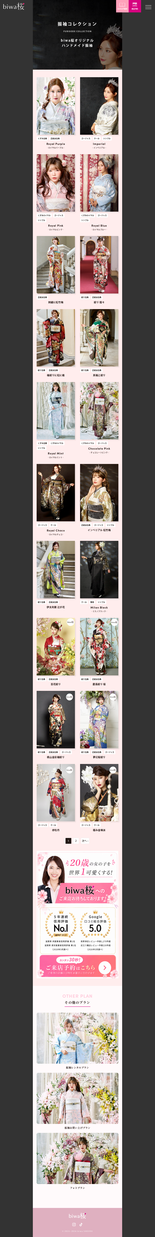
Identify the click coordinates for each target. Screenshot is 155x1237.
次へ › (85, 841)
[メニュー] (148, 6)
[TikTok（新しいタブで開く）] (81, 1224)
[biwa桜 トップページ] (13, 6)
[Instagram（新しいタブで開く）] (74, 1224)
